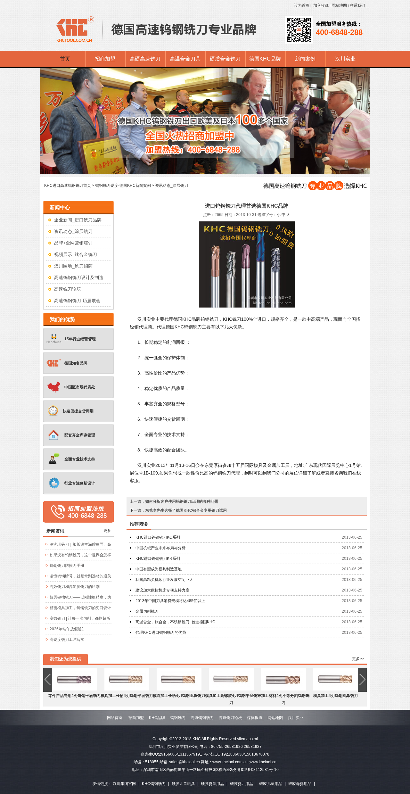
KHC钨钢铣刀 (154, 784)
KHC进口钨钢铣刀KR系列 (157, 558)
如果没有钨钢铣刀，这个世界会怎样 (80, 555)
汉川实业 (295, 717)
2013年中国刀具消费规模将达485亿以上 (170, 601)
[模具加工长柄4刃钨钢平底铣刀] (126, 689)
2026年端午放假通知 (68, 629)
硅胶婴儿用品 (241, 784)
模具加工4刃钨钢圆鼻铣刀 (335, 695)
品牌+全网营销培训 (73, 242)
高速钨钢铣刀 (202, 717)
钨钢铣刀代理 (226, 473)
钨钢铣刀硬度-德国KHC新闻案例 (123, 185)
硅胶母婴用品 (299, 784)
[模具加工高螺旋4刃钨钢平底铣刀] (231, 689)
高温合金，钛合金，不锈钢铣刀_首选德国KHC (175, 622)
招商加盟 (136, 717)
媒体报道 (254, 717)
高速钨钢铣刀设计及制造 (78, 277)
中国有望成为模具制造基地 (158, 569)
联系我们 (357, 5)
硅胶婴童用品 (212, 784)
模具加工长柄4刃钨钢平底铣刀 (127, 695)
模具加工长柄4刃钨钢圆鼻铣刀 (179, 695)
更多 (107, 530)
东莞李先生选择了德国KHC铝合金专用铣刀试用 (186, 510)
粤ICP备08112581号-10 (258, 769)
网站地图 (339, 5)
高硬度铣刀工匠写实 (67, 639)
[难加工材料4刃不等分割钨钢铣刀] (283, 689)
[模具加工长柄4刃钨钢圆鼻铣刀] (179, 689)
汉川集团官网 (124, 784)
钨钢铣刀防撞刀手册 (67, 565)
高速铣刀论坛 (67, 289)
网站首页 (114, 717)
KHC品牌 (157, 717)
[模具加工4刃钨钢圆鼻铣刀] (335, 689)
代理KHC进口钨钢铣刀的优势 (160, 632)
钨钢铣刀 (209, 319)
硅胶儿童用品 (270, 784)
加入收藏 (321, 5)
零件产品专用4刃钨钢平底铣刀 (74, 695)
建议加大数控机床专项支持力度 (162, 590)
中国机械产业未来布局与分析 (160, 548)
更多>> (358, 659)
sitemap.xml (247, 739)
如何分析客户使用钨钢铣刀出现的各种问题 (181, 501)
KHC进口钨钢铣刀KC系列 (157, 537)
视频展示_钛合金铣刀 (75, 254)
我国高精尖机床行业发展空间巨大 (164, 579)
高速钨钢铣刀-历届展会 (77, 300)
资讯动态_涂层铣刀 (171, 185)
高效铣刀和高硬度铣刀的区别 (75, 586)
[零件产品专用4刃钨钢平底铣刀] (74, 689)
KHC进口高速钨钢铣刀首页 (67, 185)
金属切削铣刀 (147, 611)
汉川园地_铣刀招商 (73, 266)
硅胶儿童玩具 (183, 784)
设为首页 (301, 5)
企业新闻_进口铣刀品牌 (78, 219)
